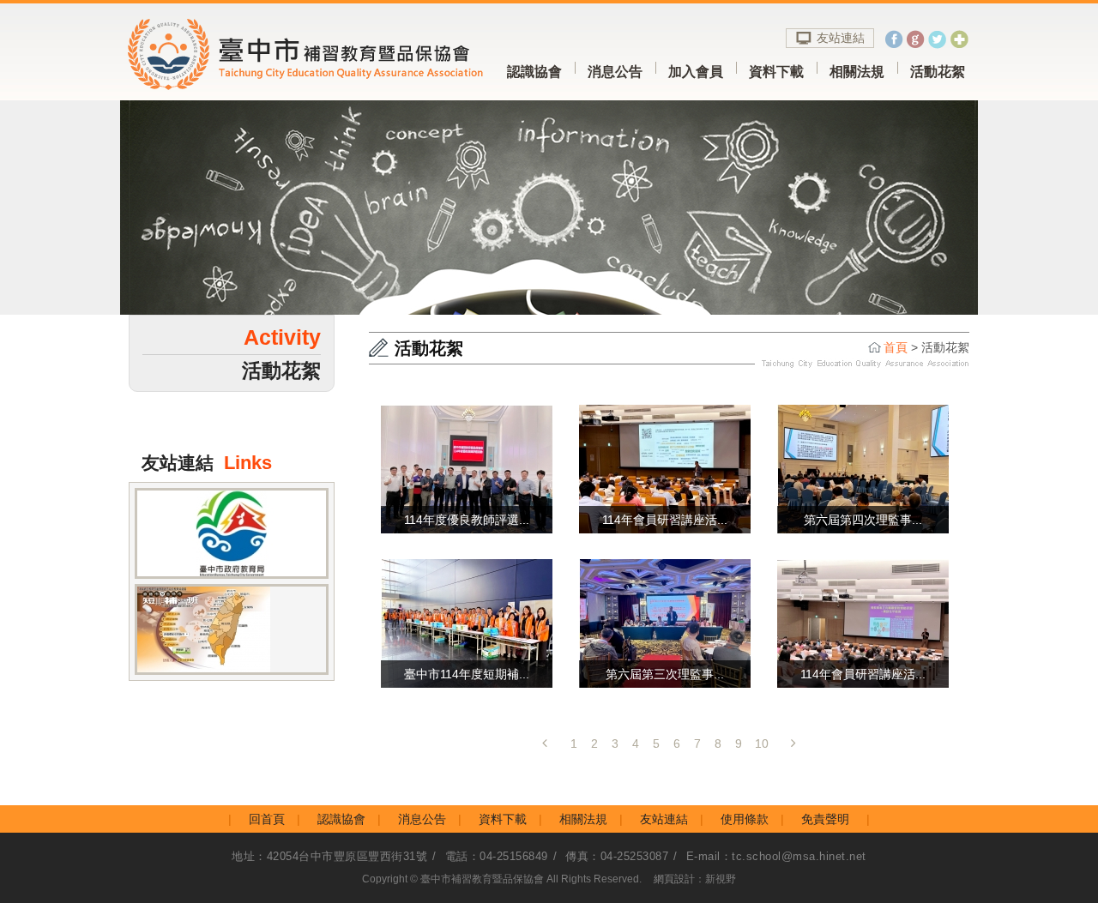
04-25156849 (514, 856)
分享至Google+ (915, 39)
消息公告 (615, 71)
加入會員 (695, 71)
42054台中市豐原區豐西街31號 (347, 856)
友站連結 (841, 38)
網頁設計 (674, 879)
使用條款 (745, 819)
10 (762, 743)
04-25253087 (634, 856)
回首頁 (267, 819)
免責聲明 (825, 819)
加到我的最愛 (958, 39)
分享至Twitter (937, 39)
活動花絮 (937, 71)
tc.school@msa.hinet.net (799, 856)
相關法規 (857, 71)
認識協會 (534, 71)
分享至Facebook (894, 39)
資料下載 (776, 71)
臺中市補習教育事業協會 (303, 54)
